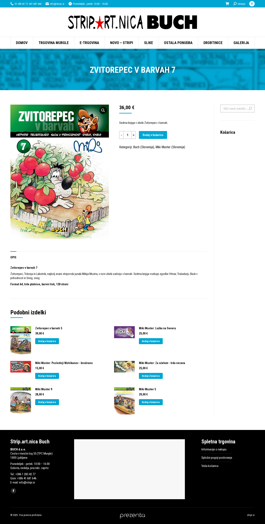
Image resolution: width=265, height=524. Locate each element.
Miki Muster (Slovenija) (170, 147)
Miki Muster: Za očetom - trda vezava (162, 363)
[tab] (13, 255)
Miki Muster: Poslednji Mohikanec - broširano (64, 363)
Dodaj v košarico (153, 135)
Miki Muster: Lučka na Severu (157, 328)
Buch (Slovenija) (143, 147)
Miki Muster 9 (43, 389)
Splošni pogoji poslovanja (216, 458)
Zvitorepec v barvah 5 (48, 328)
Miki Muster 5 (147, 389)
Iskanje (250, 108)
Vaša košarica (209, 466)
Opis (13, 257)
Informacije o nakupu (213, 449)
